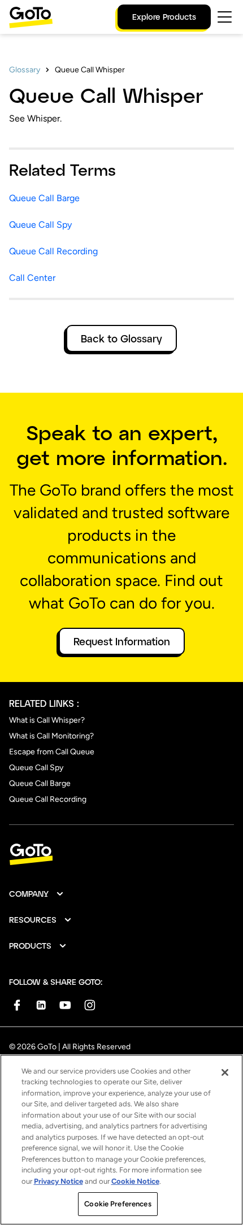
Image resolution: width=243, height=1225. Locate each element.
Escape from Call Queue (51, 752)
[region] (121, 1139)
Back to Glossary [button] (121, 338)
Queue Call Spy (40, 224)
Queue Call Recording (53, 251)
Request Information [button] (121, 641)
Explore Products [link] (164, 16)
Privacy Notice (58, 1181)
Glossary (24, 70)
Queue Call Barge (44, 198)
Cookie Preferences (117, 1204)
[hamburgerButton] (224, 17)
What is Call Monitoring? (51, 736)
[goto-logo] (121, 854)
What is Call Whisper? (47, 720)
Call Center (32, 277)
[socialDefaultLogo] (16, 1005)
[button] (36, 894)
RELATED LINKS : (44, 703)
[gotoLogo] (31, 17)
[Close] (224, 1072)
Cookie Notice (135, 1181)
